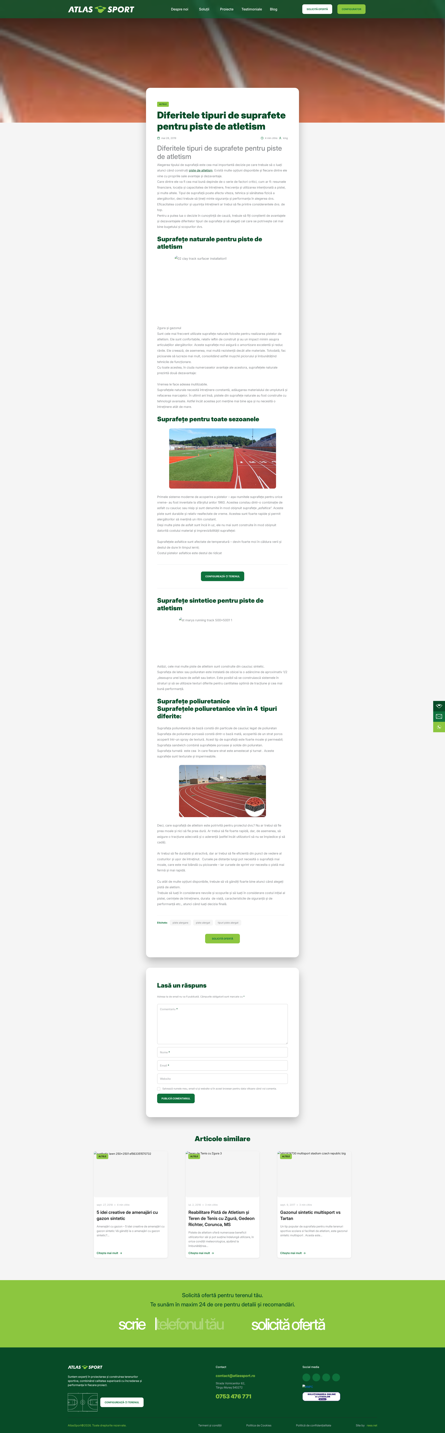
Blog (273, 9)
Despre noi (179, 9)
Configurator (351, 9)
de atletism (204, 170)
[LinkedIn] (336, 1377)
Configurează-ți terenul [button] (222, 576)
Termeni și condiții (210, 1425)
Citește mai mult (109, 1253)
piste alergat (203, 922)
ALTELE (163, 104)
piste (192, 170)
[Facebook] (306, 1377)
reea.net (372, 1425)
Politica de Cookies (258, 1425)
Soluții (204, 9)
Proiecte (226, 9)
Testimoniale (251, 9)
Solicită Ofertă (317, 9)
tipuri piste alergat (228, 922)
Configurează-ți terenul (122, 1402)
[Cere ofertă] (439, 716)
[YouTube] (316, 1377)
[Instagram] (326, 1377)
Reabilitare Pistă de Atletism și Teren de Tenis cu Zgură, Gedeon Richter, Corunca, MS (221, 1218)
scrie (131, 1323)
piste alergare (180, 922)
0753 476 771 (233, 1396)
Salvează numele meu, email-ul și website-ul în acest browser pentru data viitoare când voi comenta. (219, 1088)
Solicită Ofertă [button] (222, 938)
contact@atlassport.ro (235, 1376)
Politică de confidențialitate (313, 1425)
